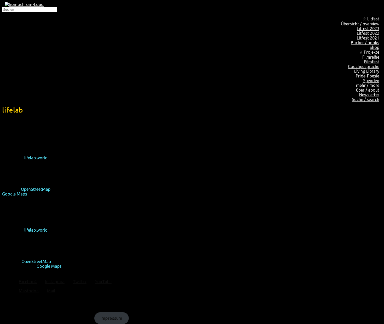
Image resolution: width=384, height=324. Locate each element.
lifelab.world (36, 157)
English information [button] (20, 121)
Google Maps (14, 194)
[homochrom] (24, 4)
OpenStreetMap (35, 189)
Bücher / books (365, 42)
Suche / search (365, 99)
